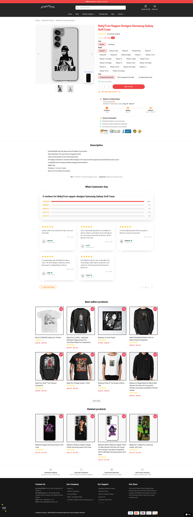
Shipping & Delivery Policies (106, 488)
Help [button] (189, 514)
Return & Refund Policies (106, 494)
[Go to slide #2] (70, 88)
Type (99, 41)
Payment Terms (103, 491)
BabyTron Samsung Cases (65, 20)
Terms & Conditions (73, 491)
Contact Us (101, 497)
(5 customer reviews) (113, 34)
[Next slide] (92, 54)
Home (37, 20)
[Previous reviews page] (142, 287)
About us (70, 488)
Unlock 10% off (4, 508)
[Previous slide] (38, 54)
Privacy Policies (72, 494)
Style (99, 74)
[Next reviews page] (152, 287)
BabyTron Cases (47, 20)
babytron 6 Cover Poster (106, 338)
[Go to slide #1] (60, 88)
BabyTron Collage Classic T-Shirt (78, 383)
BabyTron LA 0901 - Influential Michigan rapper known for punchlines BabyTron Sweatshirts (79, 340)
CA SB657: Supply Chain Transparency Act (80, 500)
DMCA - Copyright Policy (74, 497)
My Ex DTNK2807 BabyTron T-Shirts (48, 338)
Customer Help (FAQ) (104, 500)
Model (100, 47)
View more (96, 401)
